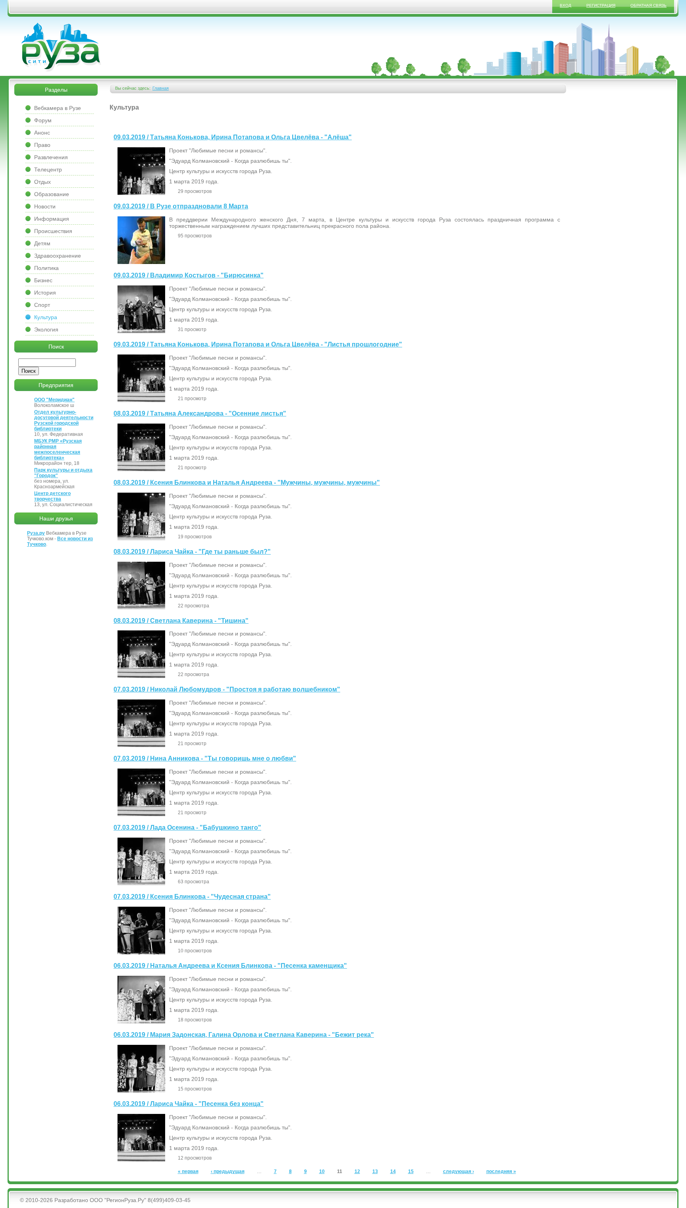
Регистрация (600, 5)
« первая (188, 1171)
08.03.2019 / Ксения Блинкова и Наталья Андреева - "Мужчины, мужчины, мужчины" (247, 482)
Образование (51, 194)
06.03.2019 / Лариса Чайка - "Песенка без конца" (189, 1103)
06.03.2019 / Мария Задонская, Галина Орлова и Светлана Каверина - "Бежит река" (244, 1034)
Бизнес (43, 280)
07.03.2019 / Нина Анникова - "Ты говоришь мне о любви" (205, 758)
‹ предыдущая (228, 1171)
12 (357, 1171)
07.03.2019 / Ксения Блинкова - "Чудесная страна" (192, 896)
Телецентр (48, 169)
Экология (46, 329)
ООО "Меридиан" (54, 400)
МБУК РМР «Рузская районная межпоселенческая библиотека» (58, 449)
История (45, 292)
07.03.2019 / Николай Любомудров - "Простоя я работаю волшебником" (227, 689)
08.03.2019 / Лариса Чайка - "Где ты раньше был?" (192, 551)
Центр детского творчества (52, 496)
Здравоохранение (57, 255)
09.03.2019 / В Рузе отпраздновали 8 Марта (181, 206)
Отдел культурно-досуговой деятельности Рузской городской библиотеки (63, 420)
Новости (45, 206)
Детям (42, 243)
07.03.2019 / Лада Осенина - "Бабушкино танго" (187, 827)
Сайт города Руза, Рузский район (61, 47)
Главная (160, 88)
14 (393, 1171)
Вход (565, 5)
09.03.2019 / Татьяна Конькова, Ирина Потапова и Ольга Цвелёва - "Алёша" (233, 137)
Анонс (42, 132)
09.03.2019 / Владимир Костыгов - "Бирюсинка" (189, 275)
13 (375, 1171)
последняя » (501, 1171)
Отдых (42, 182)
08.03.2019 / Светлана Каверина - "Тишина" (181, 620)
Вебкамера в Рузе (57, 108)
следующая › (458, 1171)
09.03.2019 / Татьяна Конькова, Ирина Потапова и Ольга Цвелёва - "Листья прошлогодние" (258, 344)
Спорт (42, 305)
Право (42, 145)
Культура (45, 317)
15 (411, 1171)
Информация (51, 219)
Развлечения (51, 157)
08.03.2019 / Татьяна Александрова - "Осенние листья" (200, 413)
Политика (46, 268)
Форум (43, 120)
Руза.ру (36, 533)
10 (322, 1171)
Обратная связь (648, 5)
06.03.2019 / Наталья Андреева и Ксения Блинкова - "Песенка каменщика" (230, 965)
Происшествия (53, 231)
